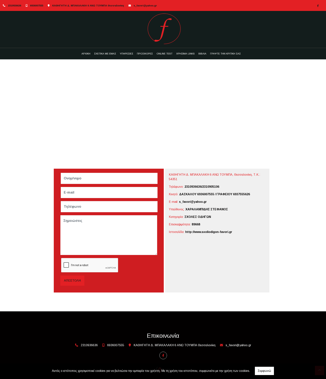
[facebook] (317, 5)
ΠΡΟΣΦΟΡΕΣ (145, 53)
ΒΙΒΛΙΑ (202, 53)
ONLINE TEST (164, 53)
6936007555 (36, 5)
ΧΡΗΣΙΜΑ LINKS (185, 53)
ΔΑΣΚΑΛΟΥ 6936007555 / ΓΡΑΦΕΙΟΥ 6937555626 (214, 194)
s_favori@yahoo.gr (145, 5)
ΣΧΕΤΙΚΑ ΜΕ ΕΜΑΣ (105, 53)
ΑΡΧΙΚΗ (86, 53)
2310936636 (14, 5)
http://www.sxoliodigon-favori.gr (208, 232)
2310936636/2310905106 (202, 186)
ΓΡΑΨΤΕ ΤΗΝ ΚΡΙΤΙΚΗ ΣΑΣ (225, 53)
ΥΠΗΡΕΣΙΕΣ (126, 53)
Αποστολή (72, 280)
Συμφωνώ (264, 370)
